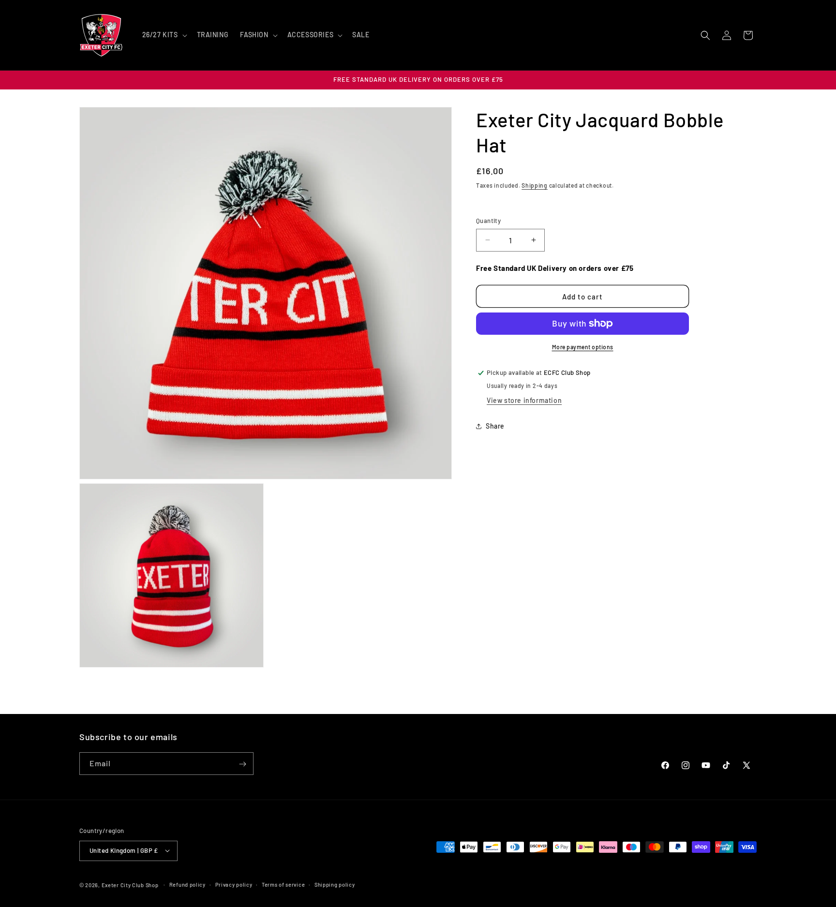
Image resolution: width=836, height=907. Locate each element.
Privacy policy (234, 884)
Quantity (488, 220)
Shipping (535, 185)
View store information (524, 400)
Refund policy (187, 884)
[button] (163, 35)
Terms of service (283, 884)
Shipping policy (334, 884)
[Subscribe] (242, 764)
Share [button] (495, 426)
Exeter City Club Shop (130, 884)
